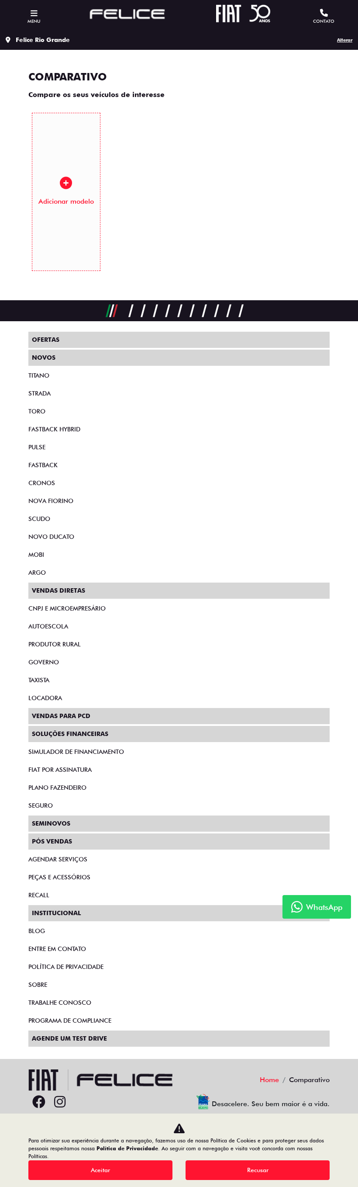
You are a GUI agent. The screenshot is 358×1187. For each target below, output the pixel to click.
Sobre (37, 984)
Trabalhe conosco (59, 1002)
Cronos (41, 482)
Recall (38, 895)
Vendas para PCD (61, 715)
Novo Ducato (51, 536)
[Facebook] (38, 1102)
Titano (38, 375)
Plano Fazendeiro (57, 787)
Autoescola (48, 626)
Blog (36, 930)
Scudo (39, 518)
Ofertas (45, 339)
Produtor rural (54, 644)
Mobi (36, 554)
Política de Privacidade (127, 1148)
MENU (34, 21)
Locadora (45, 697)
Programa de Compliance (69, 1020)
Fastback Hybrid (54, 429)
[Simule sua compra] (80, 1102)
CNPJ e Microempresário (67, 608)
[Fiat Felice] (127, 15)
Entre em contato (57, 948)
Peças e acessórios (59, 877)
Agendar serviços (57, 859)
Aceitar (100, 1169)
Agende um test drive (69, 1038)
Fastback (43, 465)
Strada (39, 393)
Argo (37, 572)
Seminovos (51, 823)
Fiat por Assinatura (60, 769)
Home (269, 1080)
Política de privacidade (65, 966)
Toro (36, 411)
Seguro (40, 805)
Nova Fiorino (50, 500)
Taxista (38, 680)
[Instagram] (59, 1102)
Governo (43, 662)
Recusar (257, 1169)
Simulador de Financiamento (76, 751)
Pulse (36, 447)
